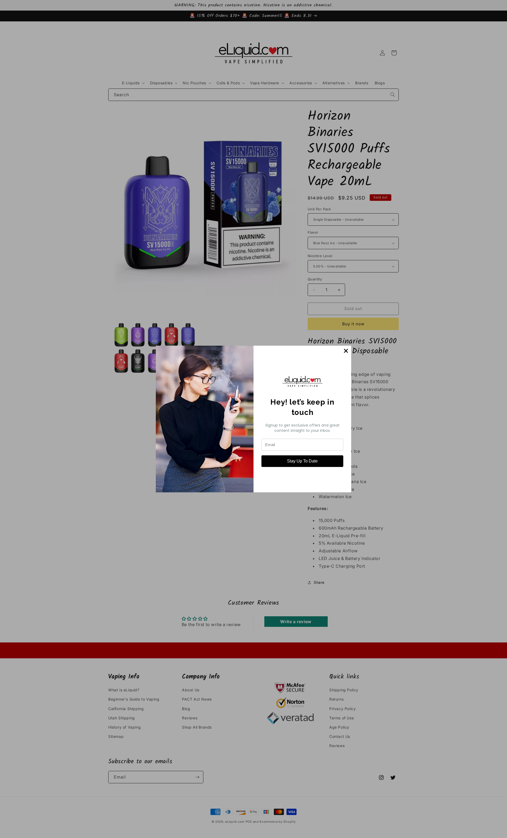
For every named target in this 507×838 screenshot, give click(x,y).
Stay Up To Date (302, 461)
